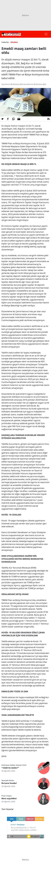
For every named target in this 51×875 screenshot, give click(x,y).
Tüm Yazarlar (7, 809)
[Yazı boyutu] (48, 118)
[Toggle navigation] (46, 34)
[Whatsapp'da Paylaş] (13, 118)
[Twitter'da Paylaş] (2, 118)
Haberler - (5, 42)
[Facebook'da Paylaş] (7, 118)
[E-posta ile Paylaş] (18, 118)
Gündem (14, 42)
